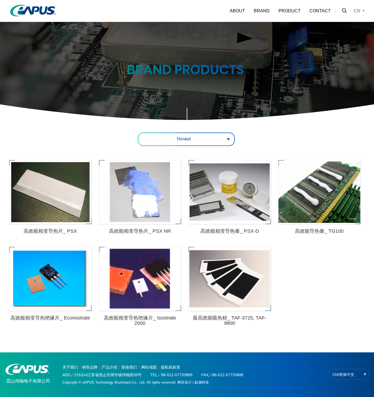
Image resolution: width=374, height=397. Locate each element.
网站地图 (149, 367)
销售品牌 (89, 367)
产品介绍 (109, 367)
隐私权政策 (170, 367)
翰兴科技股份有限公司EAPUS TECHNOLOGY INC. (33, 11)
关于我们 (70, 367)
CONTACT (320, 10)
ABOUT (237, 10)
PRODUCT (289, 10)
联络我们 (129, 367)
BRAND (262, 10)
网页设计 (184, 382)
